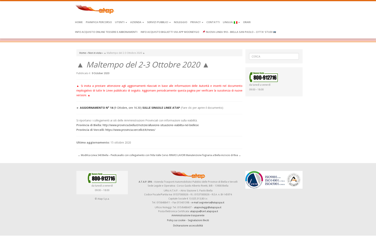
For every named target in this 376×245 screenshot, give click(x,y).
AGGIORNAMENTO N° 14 (97, 107)
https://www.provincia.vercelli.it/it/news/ (130, 130)
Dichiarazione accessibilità (188, 225)
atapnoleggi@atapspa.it (207, 207)
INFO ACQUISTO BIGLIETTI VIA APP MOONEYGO (170, 32)
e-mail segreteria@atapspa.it (208, 202)
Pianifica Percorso (99, 22)
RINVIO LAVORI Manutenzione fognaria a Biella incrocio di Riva (205, 155)
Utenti (120, 22)
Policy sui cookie (176, 220)
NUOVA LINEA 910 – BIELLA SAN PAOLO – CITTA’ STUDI (239, 32)
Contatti (213, 22)
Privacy (195, 22)
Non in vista (94, 52)
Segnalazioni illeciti (198, 220)
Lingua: (228, 22)
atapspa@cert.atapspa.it (204, 211)
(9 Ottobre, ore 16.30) (128, 107)
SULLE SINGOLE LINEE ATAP (161, 107)
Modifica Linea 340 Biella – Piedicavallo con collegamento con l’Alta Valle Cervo (123, 155)
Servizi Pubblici (158, 22)
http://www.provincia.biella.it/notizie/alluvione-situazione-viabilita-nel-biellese (151, 125)
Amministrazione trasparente (188, 215)
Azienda (136, 22)
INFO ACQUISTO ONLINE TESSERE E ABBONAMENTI (106, 32)
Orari (247, 22)
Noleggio (180, 22)
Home (79, 22)
